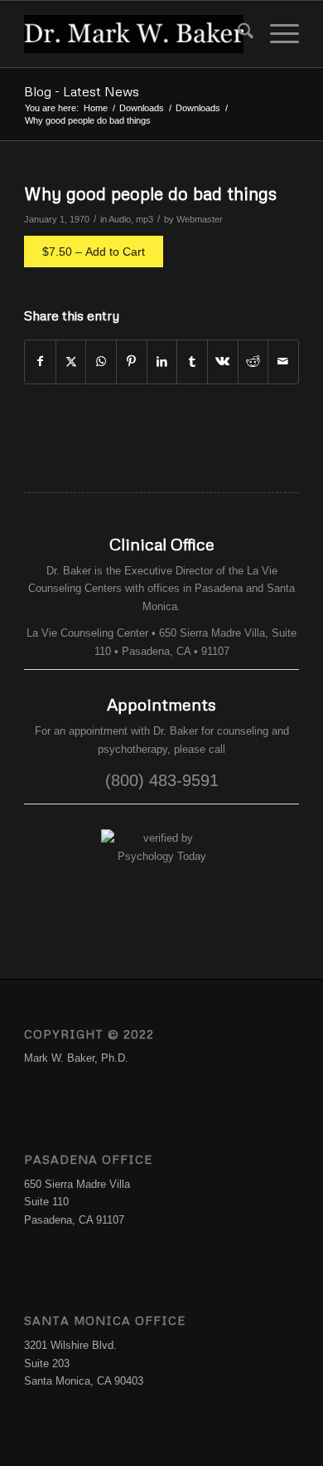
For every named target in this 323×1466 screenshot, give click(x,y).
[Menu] (276, 34)
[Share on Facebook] (40, 361)
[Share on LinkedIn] (162, 361)
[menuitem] (237, 34)
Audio (119, 219)
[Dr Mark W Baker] (133, 34)
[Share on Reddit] (253, 361)
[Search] (237, 34)
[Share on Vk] (223, 361)
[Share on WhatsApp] (101, 361)
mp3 (144, 219)
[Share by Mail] (283, 361)
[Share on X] (71, 361)
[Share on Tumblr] (192, 361)
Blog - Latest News (81, 91)
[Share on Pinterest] (132, 361)
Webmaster (199, 219)
